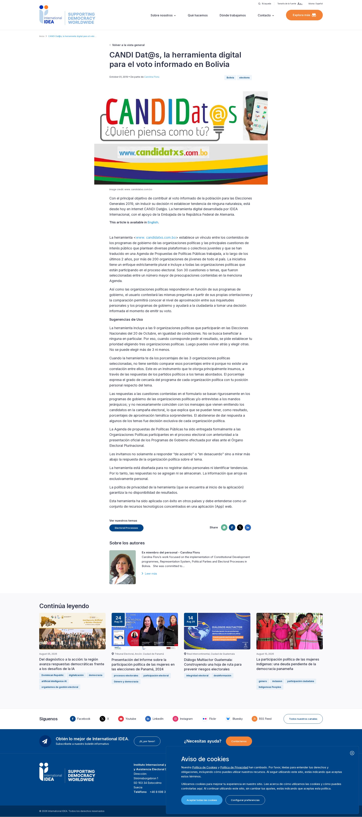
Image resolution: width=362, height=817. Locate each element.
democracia (95, 675)
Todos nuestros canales (303, 718)
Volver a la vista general (128, 45)
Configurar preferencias (245, 800)
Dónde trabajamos (233, 15)
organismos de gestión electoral (59, 687)
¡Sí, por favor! (147, 741)
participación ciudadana (300, 681)
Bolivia (230, 77)
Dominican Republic (52, 675)
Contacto (264, 15)
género (263, 681)
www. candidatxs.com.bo (156, 237)
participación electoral (156, 675)
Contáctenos (239, 741)
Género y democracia (126, 681)
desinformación (222, 675)
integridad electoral (197, 675)
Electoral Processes (126, 527)
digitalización (76, 675)
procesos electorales (126, 675)
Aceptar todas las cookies (202, 800)
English (153, 222)
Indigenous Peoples (270, 687)
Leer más (151, 573)
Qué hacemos (198, 15)
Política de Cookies (204, 767)
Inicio (41, 36)
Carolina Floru (151, 76)
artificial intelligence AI (54, 681)
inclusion (277, 681)
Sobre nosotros (162, 15)
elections (244, 77)
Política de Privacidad (234, 767)
